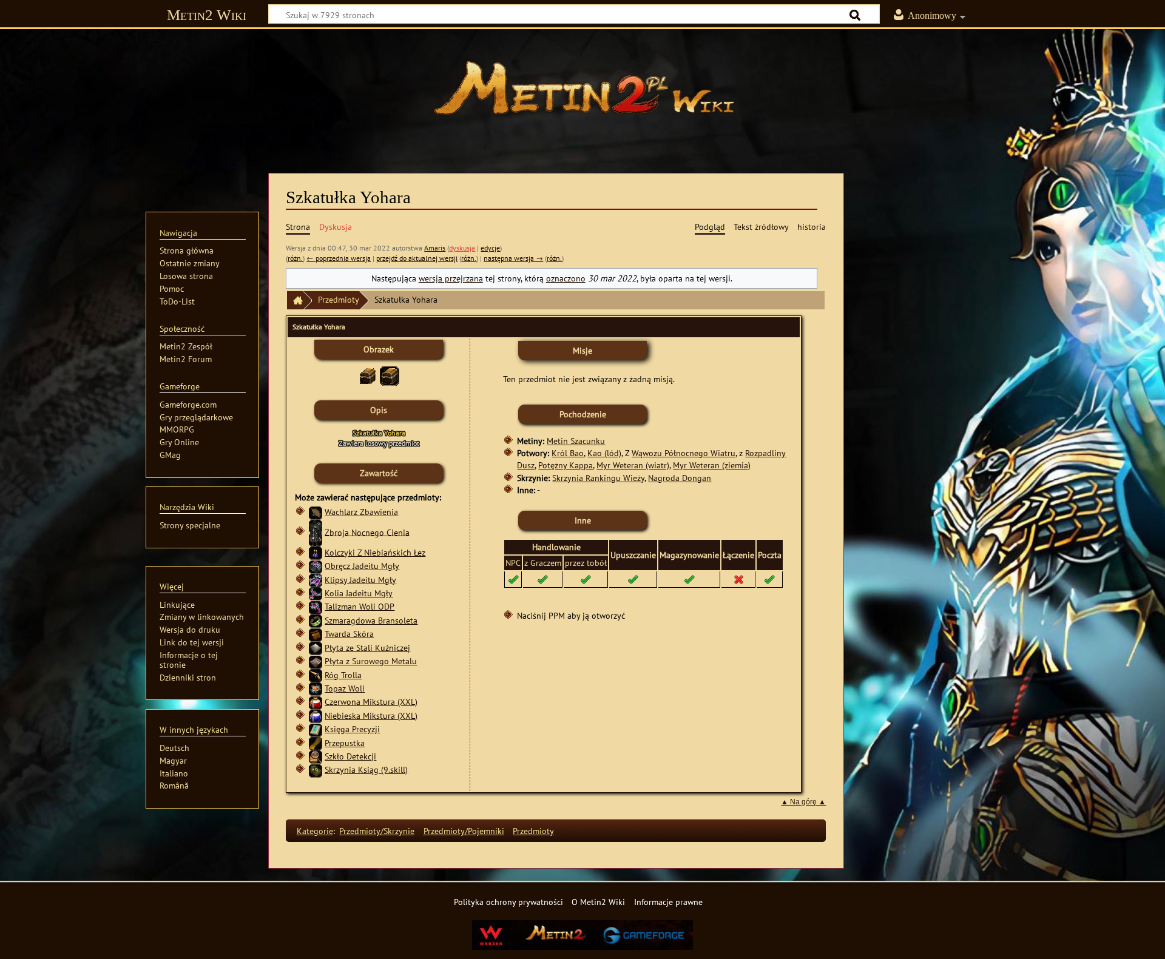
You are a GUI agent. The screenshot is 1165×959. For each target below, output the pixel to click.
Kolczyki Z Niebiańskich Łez (375, 552)
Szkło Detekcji (350, 756)
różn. (295, 258)
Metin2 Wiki (206, 15)
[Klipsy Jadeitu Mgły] (315, 579)
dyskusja (462, 247)
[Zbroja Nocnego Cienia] (315, 531)
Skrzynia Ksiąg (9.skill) (366, 769)
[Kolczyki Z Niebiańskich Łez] (315, 552)
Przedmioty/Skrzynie (376, 830)
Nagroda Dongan (679, 477)
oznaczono (566, 278)
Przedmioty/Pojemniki (464, 830)
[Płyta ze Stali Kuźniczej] (315, 647)
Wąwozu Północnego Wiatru (683, 453)
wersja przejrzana (451, 278)
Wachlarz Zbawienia (361, 511)
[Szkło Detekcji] (315, 756)
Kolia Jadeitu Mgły (359, 593)
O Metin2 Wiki (598, 901)
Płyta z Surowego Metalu (371, 661)
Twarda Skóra (349, 633)
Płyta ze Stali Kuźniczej (367, 647)
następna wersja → (513, 258)
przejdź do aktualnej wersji (417, 258)
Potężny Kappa (565, 465)
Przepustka (345, 743)
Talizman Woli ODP (359, 606)
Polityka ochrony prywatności (508, 901)
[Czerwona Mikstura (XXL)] (315, 701)
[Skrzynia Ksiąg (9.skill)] (315, 769)
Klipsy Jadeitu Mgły (360, 579)
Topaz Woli (345, 688)
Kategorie (315, 830)
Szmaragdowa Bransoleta (371, 620)
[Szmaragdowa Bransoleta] (315, 620)
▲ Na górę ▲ (803, 802)
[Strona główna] (582, 94)
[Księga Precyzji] (315, 729)
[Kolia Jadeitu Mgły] (315, 593)
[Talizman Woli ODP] (315, 606)
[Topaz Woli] (315, 688)
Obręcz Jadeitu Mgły (362, 565)
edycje (490, 247)
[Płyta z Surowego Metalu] (315, 661)
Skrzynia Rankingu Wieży (598, 477)
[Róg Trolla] (315, 675)
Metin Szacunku (576, 440)
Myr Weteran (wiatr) (632, 465)
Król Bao (568, 453)
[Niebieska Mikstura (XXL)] (315, 715)
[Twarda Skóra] (315, 633)
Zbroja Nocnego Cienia (367, 531)
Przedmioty (338, 299)
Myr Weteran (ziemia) (712, 465)
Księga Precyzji (352, 729)
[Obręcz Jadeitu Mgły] (315, 565)
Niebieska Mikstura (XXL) (371, 715)
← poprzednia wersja (338, 258)
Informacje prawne (668, 901)
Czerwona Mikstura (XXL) (371, 701)
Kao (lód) (604, 453)
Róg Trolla (343, 675)
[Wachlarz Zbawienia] (315, 511)
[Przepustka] (315, 743)
